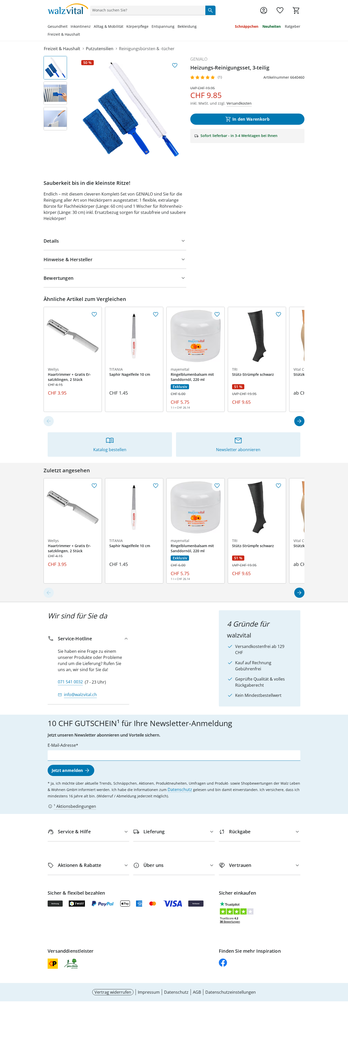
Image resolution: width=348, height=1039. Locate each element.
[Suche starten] (210, 10)
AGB (197, 992)
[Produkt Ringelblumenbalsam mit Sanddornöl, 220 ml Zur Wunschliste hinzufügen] (217, 314)
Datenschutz (180, 789)
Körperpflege (137, 26)
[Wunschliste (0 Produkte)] (280, 10)
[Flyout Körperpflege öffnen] (150, 27)
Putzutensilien (99, 48)
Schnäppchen (246, 26)
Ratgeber (292, 26)
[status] (146, 10)
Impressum (149, 992)
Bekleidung (187, 26)
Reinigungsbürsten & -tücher (147, 48)
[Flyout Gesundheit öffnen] (69, 27)
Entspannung (163, 26)
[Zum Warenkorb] (296, 10)
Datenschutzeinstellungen (230, 992)
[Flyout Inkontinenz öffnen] (92, 27)
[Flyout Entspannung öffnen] (176, 27)
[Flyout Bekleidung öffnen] (198, 27)
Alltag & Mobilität (108, 26)
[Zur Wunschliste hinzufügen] (174, 65)
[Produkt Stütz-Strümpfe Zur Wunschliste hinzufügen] (278, 314)
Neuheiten (271, 26)
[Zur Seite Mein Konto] (264, 10)
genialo (198, 59)
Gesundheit (58, 26)
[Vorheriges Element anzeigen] (49, 421)
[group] (130, 109)
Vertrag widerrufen (113, 992)
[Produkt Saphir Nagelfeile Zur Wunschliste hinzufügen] (155, 314)
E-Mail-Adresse (62, 745)
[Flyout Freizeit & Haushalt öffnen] (81, 34)
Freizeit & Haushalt (64, 34)
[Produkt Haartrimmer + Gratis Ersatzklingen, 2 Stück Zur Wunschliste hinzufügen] (94, 314)
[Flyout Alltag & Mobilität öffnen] (124, 27)
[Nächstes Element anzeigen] (299, 421)
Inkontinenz (81, 26)
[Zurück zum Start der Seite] (342, 1002)
